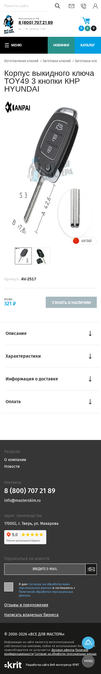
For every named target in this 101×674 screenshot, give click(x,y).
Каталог (88, 45)
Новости (12, 466)
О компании (15, 459)
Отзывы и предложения (26, 605)
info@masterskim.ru (71, 6)
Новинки (61, 45)
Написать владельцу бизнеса (31, 615)
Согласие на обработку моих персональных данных (44, 586)
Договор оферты (63, 650)
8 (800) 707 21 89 (36, 22)
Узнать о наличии (71, 302)
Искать (56, 6)
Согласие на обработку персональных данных (66, 654)
